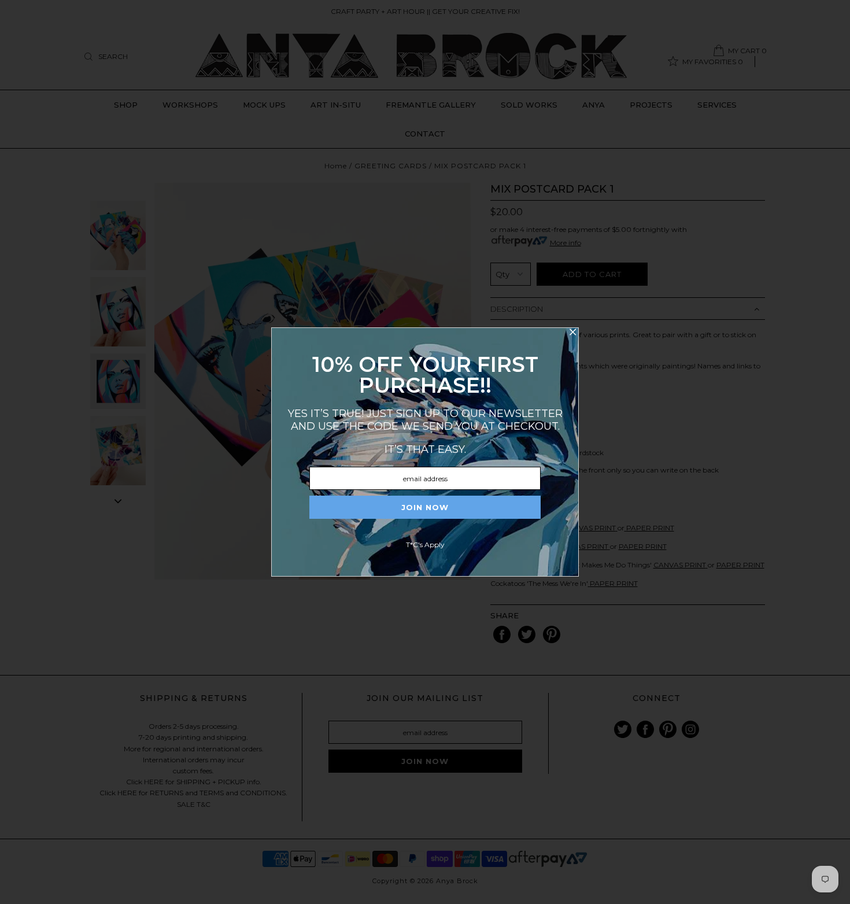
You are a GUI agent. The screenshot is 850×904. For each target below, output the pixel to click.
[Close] (572, 333)
